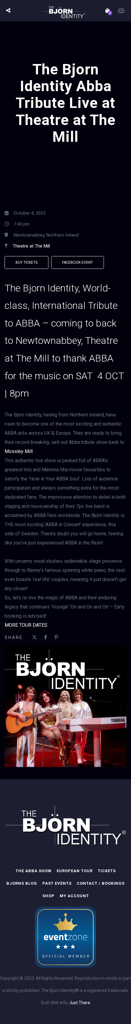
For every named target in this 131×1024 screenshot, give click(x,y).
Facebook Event (77, 262)
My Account (74, 896)
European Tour (75, 871)
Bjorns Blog (21, 883)
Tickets (107, 871)
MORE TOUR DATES (26, 625)
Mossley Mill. (19, 451)
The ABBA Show (33, 871)
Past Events (57, 883)
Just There (79, 1002)
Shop (48, 896)
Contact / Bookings (101, 883)
